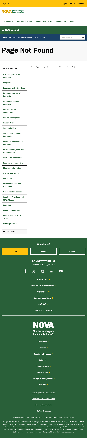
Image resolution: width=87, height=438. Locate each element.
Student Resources (44, 21)
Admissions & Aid (24, 21)
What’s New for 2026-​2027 (12, 217)
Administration (9, 128)
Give (70, 4)
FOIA (36, 405)
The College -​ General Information (12, 134)
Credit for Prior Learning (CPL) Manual (13, 198)
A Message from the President (11, 76)
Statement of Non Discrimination (43, 399)
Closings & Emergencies (42, 378)
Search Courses (9, 123)
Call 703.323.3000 (44, 310)
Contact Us (42, 279)
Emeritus (7, 205)
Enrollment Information (13, 163)
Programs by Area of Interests (11, 94)
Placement (7, 178)
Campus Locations (42, 298)
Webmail (42, 384)
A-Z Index (12, 37)
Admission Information (12, 157)
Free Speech (50, 392)
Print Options (40, 37)
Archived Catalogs (25, 37)
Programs (7, 82)
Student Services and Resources (12, 185)
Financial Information (12, 168)
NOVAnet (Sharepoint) (43, 411)
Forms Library (42, 372)
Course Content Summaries (9, 111)
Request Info (79, 4)
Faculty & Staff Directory (42, 285)
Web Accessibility (46, 405)
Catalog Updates (10, 223)
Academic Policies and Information (13, 143)
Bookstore (42, 341)
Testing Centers (42, 366)
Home (5, 37)
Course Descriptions (11, 117)
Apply (64, 4)
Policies (34, 392)
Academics (8, 21)
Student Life (60, 21)
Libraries (42, 348)
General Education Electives (11, 102)
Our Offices (42, 291)
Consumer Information (12, 192)
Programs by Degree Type (14, 88)
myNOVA (42, 304)
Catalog (42, 360)
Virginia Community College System (61, 417)
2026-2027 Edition (11, 69)
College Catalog (10, 29)
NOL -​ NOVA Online (11, 173)
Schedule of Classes (42, 354)
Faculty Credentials (11, 210)
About (72, 21)
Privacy (41, 392)
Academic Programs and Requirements (13, 151)
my (6, 4)
